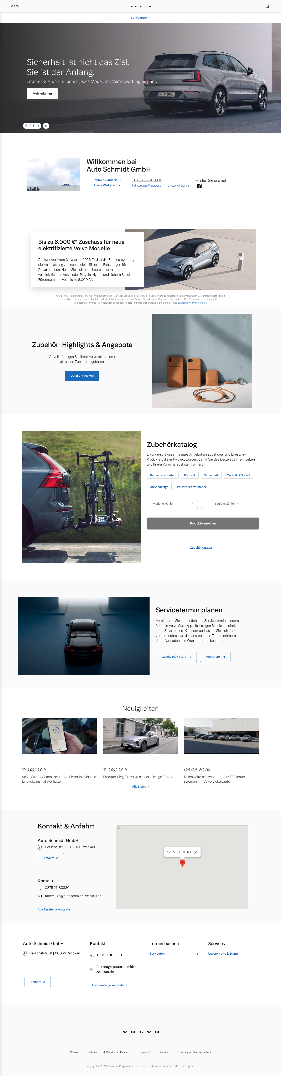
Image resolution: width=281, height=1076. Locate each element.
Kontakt (164, 1052)
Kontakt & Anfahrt (105, 180)
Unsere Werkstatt (105, 185)
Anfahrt (48, 858)
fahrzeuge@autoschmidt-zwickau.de (160, 185)
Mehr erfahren (42, 93)
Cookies (75, 1052)
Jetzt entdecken (82, 375)
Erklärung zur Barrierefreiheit (194, 1052)
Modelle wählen (163, 504)
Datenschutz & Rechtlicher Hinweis (109, 1052)
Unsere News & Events (223, 953)
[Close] (196, 852)
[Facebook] (199, 186)
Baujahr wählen (225, 504)
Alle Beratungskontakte (54, 909)
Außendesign (159, 487)
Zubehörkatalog (201, 547)
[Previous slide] (26, 126)
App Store (213, 657)
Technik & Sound (238, 475)
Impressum (144, 1052)
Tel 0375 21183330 (147, 180)
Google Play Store (174, 657)
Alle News (139, 786)
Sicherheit (211, 475)
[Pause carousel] (46, 126)
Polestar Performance (192, 487)
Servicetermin (140, 18)
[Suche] (267, 6)
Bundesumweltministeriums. (192, 302)
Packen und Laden (162, 475)
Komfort (189, 475)
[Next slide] (38, 126)
